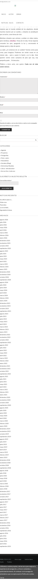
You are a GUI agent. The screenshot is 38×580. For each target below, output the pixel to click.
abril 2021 (3, 387)
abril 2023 (3, 324)
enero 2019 (3, 457)
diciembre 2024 (5, 272)
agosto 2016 (4, 533)
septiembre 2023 (5, 311)
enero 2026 (3, 238)
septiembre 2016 (5, 530)
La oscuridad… (4, 207)
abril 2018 (3, 481)
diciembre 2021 (5, 366)
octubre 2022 (4, 340)
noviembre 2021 (5, 368)
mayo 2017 (3, 510)
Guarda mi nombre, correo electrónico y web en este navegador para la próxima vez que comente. (18, 124)
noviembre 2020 (5, 400)
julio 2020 (3, 410)
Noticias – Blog (7, 23)
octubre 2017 (4, 496)
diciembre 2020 (5, 397)
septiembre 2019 (5, 436)
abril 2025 (3, 261)
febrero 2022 (4, 361)
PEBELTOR (3, 559)
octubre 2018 (4, 465)
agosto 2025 (4, 251)
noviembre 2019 (5, 431)
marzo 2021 (4, 389)
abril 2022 (3, 355)
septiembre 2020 (5, 405)
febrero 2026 (4, 235)
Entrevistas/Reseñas (7, 166)
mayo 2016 (3, 541)
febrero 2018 (4, 486)
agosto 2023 (4, 314)
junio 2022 (3, 350)
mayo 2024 (3, 290)
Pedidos (9, 562)
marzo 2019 (4, 452)
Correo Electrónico (6, 180)
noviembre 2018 (5, 463)
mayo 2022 (3, 353)
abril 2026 (3, 230)
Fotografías (4, 155)
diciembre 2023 (5, 303)
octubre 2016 (4, 528)
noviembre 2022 (5, 337)
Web (1, 112)
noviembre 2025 (5, 243)
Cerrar (2, 578)
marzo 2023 (4, 327)
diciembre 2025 (5, 240)
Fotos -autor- (5, 158)
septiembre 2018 (5, 468)
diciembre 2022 (5, 334)
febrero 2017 (4, 517)
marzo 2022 (4, 358)
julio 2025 (3, 253)
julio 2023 (3, 316)
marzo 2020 (4, 421)
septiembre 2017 (5, 499)
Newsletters (5, 160)
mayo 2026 (3, 227)
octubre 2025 (4, 246)
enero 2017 (3, 520)
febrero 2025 (4, 267)
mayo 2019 (3, 447)
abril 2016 (3, 544)
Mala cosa (3, 202)
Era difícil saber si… (6, 199)
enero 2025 (3, 269)
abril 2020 (3, 418)
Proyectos (4, 153)
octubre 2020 (4, 402)
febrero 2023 (4, 329)
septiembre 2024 (5, 280)
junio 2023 (3, 319)
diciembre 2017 (5, 491)
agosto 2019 (4, 439)
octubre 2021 (4, 371)
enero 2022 (3, 363)
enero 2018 (3, 489)
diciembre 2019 (5, 429)
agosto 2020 (4, 408)
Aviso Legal (18, 559)
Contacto (20, 23)
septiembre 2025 (5, 248)
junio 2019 (3, 444)
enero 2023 (3, 332)
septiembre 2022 (5, 342)
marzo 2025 (4, 264)
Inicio (3, 14)
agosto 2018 (4, 470)
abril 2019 (3, 449)
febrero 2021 (4, 392)
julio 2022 (3, 348)
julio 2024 (3, 285)
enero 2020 (3, 426)
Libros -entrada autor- (8, 168)
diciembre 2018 (5, 460)
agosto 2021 (4, 376)
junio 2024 (3, 287)
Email (2, 105)
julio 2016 (3, 536)
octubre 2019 (4, 434)
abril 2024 (3, 293)
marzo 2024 (4, 295)
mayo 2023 (3, 321)
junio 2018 (3, 476)
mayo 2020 (3, 415)
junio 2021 (3, 381)
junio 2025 (3, 256)
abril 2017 (3, 512)
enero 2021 (3, 395)
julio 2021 (3, 379)
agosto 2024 (4, 282)
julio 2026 (3, 222)
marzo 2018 (4, 483)
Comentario (4, 76)
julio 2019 (3, 442)
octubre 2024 (4, 277)
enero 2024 (3, 300)
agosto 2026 (4, 219)
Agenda (3, 150)
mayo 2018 (3, 478)
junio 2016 (3, 538)
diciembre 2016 (5, 523)
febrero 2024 (4, 298)
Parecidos (3, 205)
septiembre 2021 (5, 374)
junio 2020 (3, 413)
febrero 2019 (4, 455)
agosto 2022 (4, 345)
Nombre (2, 97)
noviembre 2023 (5, 306)
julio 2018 (3, 473)
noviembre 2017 (5, 494)
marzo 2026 (4, 233)
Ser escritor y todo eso (8, 171)
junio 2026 (3, 225)
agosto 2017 (4, 502)
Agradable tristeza (6, 210)
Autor (11, 14)
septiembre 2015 (5, 546)
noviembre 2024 (5, 274)
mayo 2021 (3, 384)
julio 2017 (3, 504)
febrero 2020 (4, 423)
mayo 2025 (3, 259)
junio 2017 (3, 507)
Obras (18, 14)
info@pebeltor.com (5, 1)
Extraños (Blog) (6, 163)
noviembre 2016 (5, 525)
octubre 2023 (4, 308)
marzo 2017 (4, 515)
